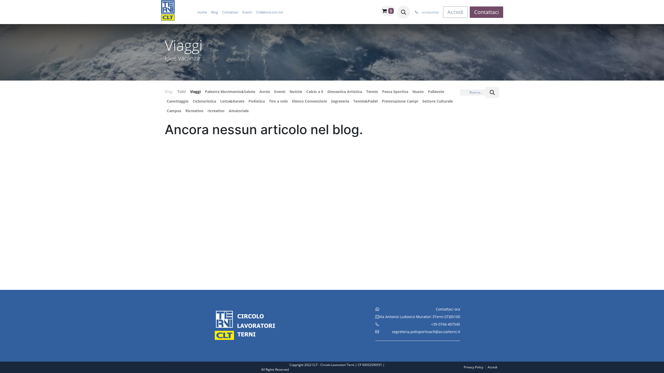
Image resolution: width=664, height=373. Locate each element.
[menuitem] (202, 12)
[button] (403, 12)
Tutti (181, 91)
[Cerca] (492, 92)
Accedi (455, 12)
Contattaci (486, 12)
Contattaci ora (448, 309)
